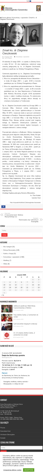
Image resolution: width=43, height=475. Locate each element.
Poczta (2, 428)
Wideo (5, 264)
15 (33, 285)
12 (16, 285)
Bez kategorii (7, 247)
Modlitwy (6, 260)
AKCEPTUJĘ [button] (28, 470)
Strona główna (6, 17)
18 (10, 287)
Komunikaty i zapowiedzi (20, 17)
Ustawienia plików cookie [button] (12, 470)
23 (38, 287)
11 (10, 285)
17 (4, 287)
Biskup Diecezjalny (9, 250)
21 (27, 287)
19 (16, 287)
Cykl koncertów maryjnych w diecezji (25, 324)
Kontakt (2, 438)
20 (21, 287)
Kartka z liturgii (8, 253)
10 (4, 285)
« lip (2, 295)
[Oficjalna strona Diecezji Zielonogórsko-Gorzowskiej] (21, 8)
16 (38, 285)
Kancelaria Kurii (5, 431)
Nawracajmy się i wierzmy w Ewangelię (28, 220)
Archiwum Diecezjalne (7, 434)
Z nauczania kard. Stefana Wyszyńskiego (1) (14, 215)
